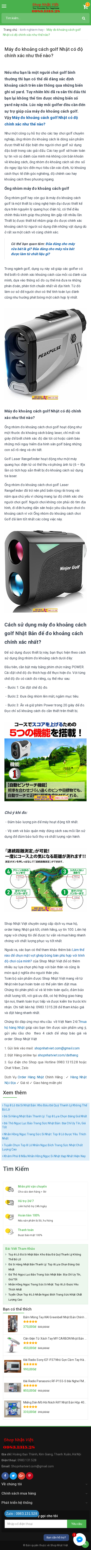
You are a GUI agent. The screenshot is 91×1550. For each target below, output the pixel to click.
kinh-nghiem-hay (32, 29)
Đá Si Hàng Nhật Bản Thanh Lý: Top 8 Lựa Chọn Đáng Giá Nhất (45, 1116)
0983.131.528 (27, 1460)
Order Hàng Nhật (31, 1077)
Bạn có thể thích (17, 1309)
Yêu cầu (76, 1524)
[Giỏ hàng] (85, 7)
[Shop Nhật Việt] (45, 7)
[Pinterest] (29, 1476)
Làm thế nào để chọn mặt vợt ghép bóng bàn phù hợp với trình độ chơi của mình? (44, 955)
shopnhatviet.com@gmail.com (57, 1048)
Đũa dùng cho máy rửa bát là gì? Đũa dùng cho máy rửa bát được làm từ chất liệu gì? (43, 249)
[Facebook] (5, 1476)
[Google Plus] (21, 1476)
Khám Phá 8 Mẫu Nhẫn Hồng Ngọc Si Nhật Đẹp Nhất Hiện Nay (44, 1156)
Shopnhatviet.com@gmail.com (32, 1466)
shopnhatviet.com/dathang (58, 1055)
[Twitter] (13, 1476)
